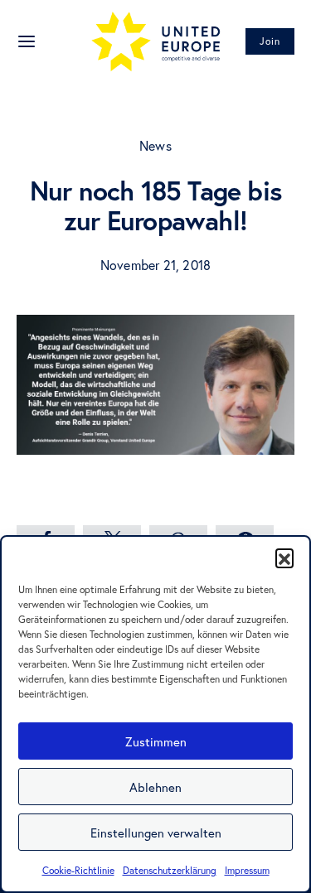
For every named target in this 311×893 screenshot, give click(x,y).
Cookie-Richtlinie (78, 870)
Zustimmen (156, 741)
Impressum (247, 870)
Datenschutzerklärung (169, 870)
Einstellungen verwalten (155, 832)
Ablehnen (155, 787)
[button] (284, 557)
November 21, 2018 (155, 264)
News (155, 145)
